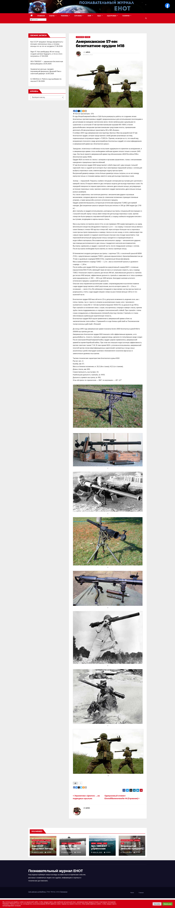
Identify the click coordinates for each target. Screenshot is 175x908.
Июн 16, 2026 (97, 852)
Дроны (94, 843)
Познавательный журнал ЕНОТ (55, 871)
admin (88, 52)
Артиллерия (79, 37)
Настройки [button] (157, 904)
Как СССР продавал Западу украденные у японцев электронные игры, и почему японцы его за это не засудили (46, 44)
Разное (38, 843)
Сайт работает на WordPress (37, 892)
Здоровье (112, 16)
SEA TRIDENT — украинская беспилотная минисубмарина (101, 850)
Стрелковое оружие (74, 843)
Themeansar (63, 892)
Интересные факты (38, 840)
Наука (52, 16)
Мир (90, 16)
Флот (105, 843)
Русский (35, 19)
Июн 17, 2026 (38, 852)
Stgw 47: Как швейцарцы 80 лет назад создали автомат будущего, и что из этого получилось (46, 54)
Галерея (126, 16)
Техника (65, 16)
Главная (41, 16)
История (48, 840)
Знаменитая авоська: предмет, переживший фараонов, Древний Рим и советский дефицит (45, 71)
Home (132, 892)
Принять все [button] (167, 904)
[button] (146, 18)
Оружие (78, 16)
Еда (99, 16)
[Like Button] (75, 783)
